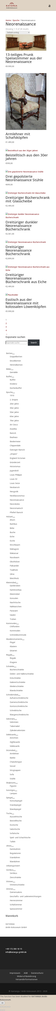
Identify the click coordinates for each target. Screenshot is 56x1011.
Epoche (16, 20)
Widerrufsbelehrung (26, 976)
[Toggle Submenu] (12, 369)
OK (2, 1003)
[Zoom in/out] (9, 1006)
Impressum (15, 973)
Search (34, 342)
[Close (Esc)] (1, 1006)
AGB (26, 973)
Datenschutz (37, 973)
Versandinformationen (27, 979)
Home (8, 20)
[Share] (4, 1006)
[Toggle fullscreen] (6, 1006)
